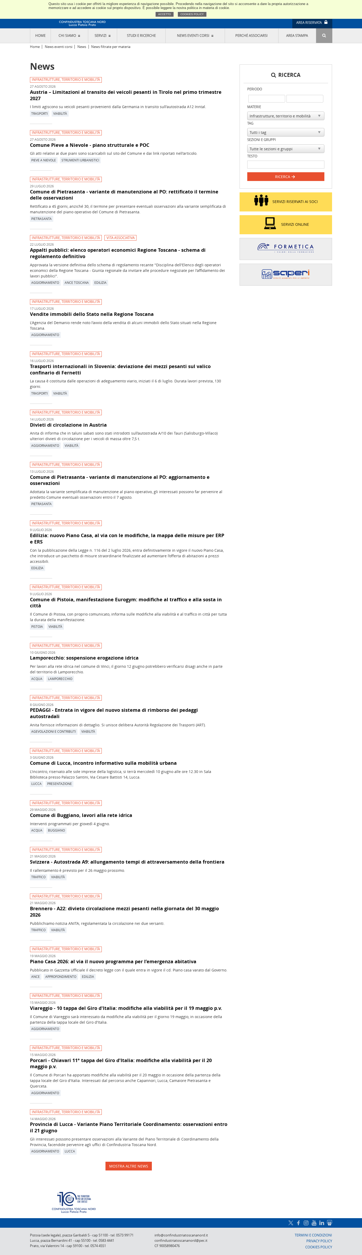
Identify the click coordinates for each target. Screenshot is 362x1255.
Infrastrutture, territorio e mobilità (66, 79)
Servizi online (295, 224)
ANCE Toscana (77, 282)
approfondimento (60, 976)
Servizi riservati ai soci (295, 201)
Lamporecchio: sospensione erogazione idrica (84, 658)
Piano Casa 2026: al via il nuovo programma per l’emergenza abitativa (113, 961)
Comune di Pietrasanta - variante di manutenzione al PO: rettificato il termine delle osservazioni (124, 194)
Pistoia (37, 626)
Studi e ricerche (141, 35)
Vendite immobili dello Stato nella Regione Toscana (92, 314)
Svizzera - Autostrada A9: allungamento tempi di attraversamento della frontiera (127, 862)
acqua (36, 679)
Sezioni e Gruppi (261, 140)
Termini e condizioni (313, 1235)
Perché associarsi (251, 35)
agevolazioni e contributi (53, 731)
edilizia (100, 282)
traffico (38, 877)
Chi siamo (67, 35)
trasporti (39, 113)
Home (40, 35)
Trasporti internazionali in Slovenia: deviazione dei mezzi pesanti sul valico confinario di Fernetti (120, 369)
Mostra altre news (128, 1166)
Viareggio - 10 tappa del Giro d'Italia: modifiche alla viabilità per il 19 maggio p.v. (126, 1008)
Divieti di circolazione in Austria (68, 425)
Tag (250, 123)
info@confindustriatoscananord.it (181, 1235)
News (81, 47)
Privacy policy (319, 1241)
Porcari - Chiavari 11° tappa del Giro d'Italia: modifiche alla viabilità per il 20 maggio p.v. (121, 1063)
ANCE (35, 976)
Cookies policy (192, 14)
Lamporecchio (60, 679)
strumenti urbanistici (80, 160)
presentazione (59, 783)
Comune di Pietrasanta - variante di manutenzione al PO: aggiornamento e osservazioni (120, 480)
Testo (252, 156)
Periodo (254, 89)
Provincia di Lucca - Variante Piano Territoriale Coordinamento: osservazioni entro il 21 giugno (128, 1127)
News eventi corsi (193, 35)
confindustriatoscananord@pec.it (181, 1240)
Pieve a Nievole (43, 160)
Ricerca (283, 176)
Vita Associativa (121, 238)
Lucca (36, 783)
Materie (254, 107)
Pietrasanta (41, 218)
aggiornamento (45, 282)
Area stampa (297, 35)
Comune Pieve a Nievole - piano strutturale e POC (89, 145)
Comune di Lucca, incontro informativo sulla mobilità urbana (103, 763)
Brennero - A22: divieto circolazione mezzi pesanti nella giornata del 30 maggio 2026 (124, 911)
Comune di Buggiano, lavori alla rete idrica (81, 815)
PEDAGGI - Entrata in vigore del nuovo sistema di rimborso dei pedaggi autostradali (114, 713)
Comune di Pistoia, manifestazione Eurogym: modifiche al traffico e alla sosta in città (126, 602)
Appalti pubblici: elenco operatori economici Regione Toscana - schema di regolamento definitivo (118, 253)
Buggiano (56, 830)
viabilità (60, 113)
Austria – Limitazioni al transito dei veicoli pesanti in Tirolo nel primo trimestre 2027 (126, 95)
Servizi (101, 35)
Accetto (164, 14)
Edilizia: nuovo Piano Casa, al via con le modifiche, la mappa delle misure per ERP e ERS (127, 538)
